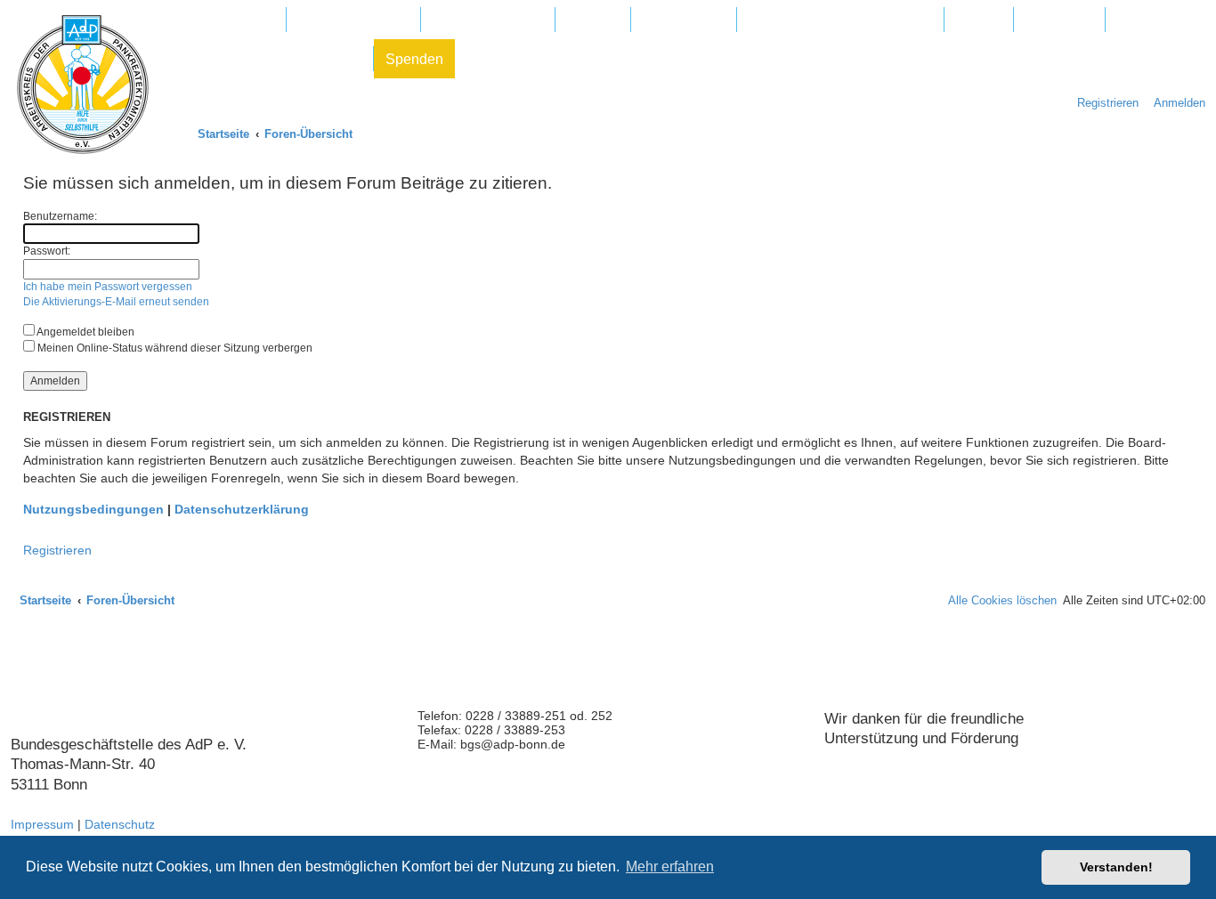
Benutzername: (60, 216)
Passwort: (46, 251)
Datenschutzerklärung (241, 509)
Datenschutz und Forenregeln (267, 59)
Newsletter (1059, 20)
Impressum (42, 824)
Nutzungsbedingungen (93, 509)
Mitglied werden (224, 20)
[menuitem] (1175, 103)
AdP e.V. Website (353, 20)
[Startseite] (83, 84)
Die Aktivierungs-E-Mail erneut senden (116, 302)
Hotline (978, 20)
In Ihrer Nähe (684, 20)
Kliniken (593, 20)
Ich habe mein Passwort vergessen (107, 286)
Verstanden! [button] (1116, 867)
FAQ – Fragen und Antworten (840, 20)
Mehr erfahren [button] (670, 866)
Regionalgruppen (488, 20)
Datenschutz (120, 824)
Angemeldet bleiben (84, 332)
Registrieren (57, 550)
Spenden (414, 59)
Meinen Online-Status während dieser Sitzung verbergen (173, 348)
